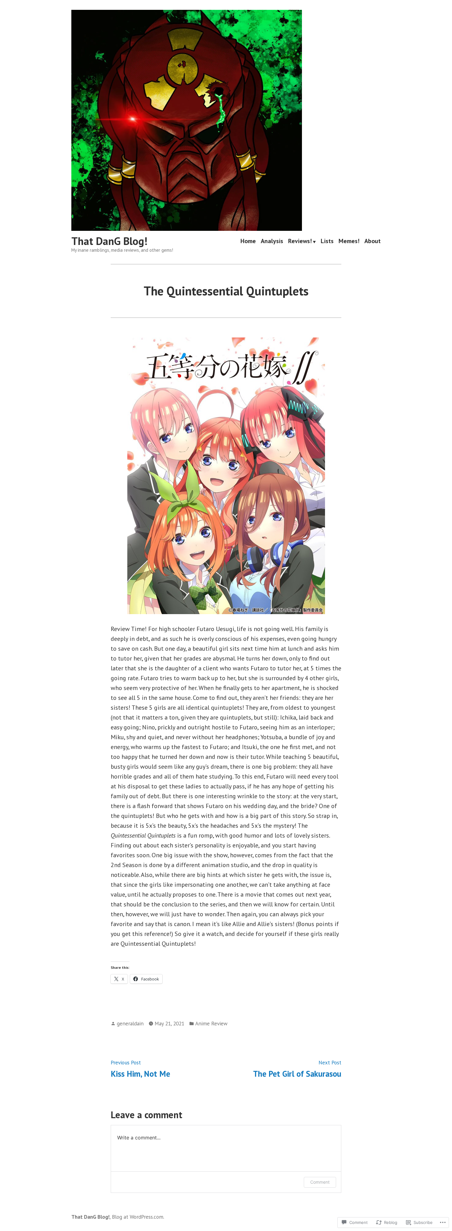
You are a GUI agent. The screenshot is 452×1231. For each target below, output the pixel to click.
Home (248, 241)
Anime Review (211, 1023)
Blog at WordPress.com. (138, 1216)
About (372, 241)
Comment (320, 1182)
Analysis (272, 241)
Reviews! (300, 241)
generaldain (130, 1023)
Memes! (349, 241)
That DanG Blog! (109, 241)
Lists (327, 241)
